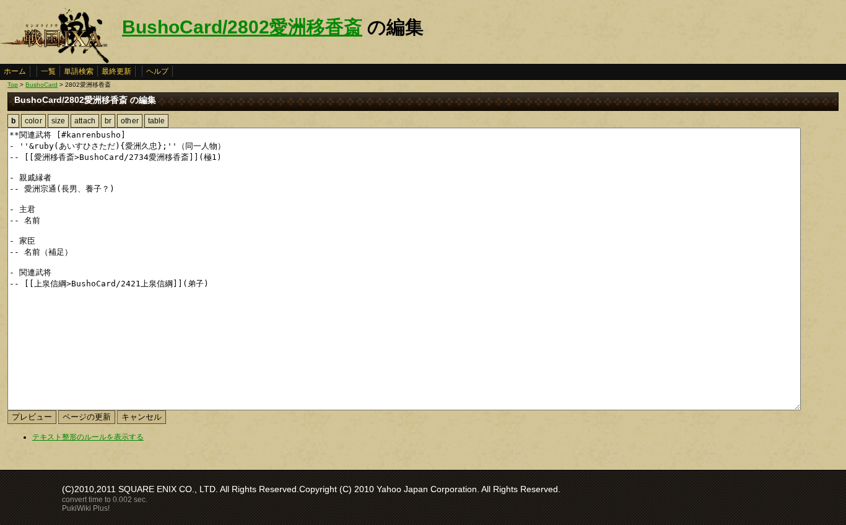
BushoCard (41, 84)
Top (12, 84)
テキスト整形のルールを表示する (88, 437)
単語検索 (79, 71)
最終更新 (116, 71)
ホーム (15, 71)
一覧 (48, 71)
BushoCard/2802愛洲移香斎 (242, 27)
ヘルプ (157, 71)
